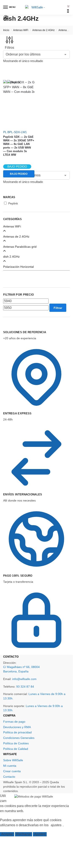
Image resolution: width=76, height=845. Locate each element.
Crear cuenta (12, 771)
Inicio (6, 30)
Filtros (9, 47)
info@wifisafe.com (24, 679)
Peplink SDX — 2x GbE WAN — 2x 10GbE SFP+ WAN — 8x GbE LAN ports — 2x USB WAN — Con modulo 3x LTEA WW (18, 145)
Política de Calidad (15, 748)
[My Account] (5, 18)
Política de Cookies (16, 743)
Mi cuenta (9, 765)
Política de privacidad (17, 732)
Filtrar (58, 308)
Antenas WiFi (20, 30)
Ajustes (39, 834)
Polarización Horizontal (18, 266)
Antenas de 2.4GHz (43, 30)
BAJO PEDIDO (18, 173)
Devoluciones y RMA (17, 727)
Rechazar (23, 834)
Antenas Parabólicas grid (20, 246)
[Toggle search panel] (4, 24)
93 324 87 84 (25, 686)
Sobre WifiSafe (13, 760)
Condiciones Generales (18, 738)
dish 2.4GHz (11, 256)
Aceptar (7, 834)
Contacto (9, 776)
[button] (68, 8)
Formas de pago (14, 721)
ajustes (56, 825)
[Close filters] (4, 328)
